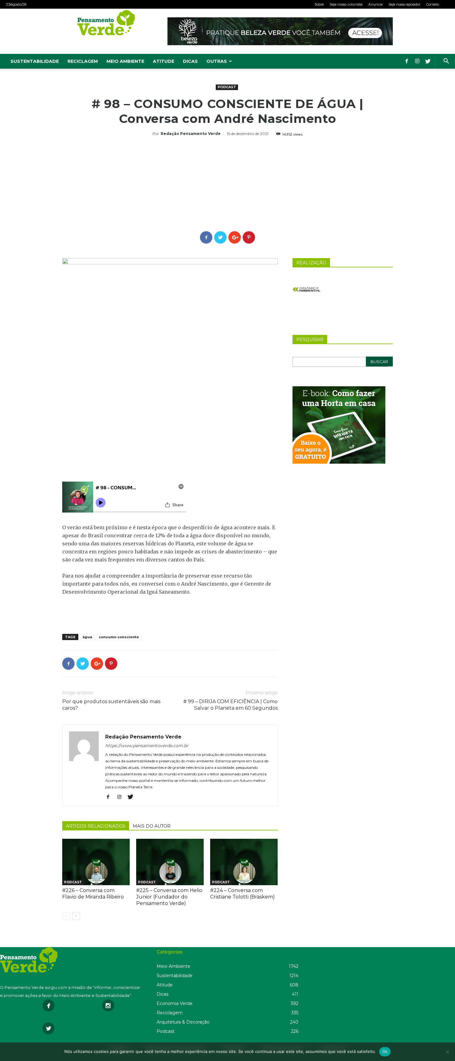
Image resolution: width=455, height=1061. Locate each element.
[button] (446, 62)
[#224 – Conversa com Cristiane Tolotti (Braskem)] (244, 862)
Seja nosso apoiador (404, 4)
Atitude (163, 61)
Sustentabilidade (35, 61)
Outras (216, 61)
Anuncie (375, 4)
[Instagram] (417, 61)
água (87, 637)
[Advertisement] (227, 184)
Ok (385, 1051)
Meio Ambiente (125, 61)
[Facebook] (406, 61)
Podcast (227, 87)
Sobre (319, 4)
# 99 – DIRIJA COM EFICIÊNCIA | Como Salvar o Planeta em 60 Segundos (230, 705)
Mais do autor (152, 826)
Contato (432, 4)
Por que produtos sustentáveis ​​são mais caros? (111, 705)
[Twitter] (427, 61)
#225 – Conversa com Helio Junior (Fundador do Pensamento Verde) (169, 896)
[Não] (447, 1052)
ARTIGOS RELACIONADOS (95, 826)
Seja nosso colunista (346, 4)
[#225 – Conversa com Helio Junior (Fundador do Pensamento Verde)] (170, 862)
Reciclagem (82, 61)
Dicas (190, 61)
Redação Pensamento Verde (191, 133)
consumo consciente (119, 637)
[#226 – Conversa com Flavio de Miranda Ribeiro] (96, 862)
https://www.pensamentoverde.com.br (146, 745)
